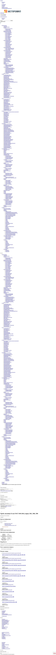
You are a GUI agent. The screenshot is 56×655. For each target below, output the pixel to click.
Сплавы (3, 636)
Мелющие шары (6, 63)
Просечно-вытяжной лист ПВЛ (8, 104)
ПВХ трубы (5, 91)
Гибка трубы (8, 524)
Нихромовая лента (8, 274)
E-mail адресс (2, 503)
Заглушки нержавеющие (9, 157)
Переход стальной (8, 188)
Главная (1, 0)
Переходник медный (9, 186)
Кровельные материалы (7, 209)
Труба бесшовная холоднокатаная (9, 96)
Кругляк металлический (7, 31)
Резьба (5, 191)
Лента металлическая (5, 622)
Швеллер (3, 627)
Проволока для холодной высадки (9, 131)
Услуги (3, 6)
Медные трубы (6, 87)
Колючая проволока (7, 133)
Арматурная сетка (6, 113)
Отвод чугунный (8, 183)
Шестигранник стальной (9, 71)
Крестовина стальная (9, 402)
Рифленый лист (6, 105)
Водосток (3, 643)
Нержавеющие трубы (7, 94)
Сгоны (5, 192)
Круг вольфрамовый (9, 34)
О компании (4, 4)
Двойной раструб (6, 154)
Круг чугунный (8, 39)
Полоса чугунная (8, 57)
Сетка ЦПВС (6, 112)
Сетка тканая (6, 351)
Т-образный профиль (7, 60)
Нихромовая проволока (7, 138)
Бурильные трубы (6, 307)
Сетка (3, 625)
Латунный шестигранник (9, 69)
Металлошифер (8, 218)
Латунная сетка (6, 117)
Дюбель (7, 242)
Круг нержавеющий (9, 36)
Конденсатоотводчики (7, 170)
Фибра (5, 62)
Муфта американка (7, 149)
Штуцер (5, 205)
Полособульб (6, 58)
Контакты (3, 2)
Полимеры (5, 210)
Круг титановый (8, 38)
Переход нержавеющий (9, 187)
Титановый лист (6, 107)
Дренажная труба (6, 82)
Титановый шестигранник (10, 72)
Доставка (3, 612)
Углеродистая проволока (7, 146)
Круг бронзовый (8, 33)
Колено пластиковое (9, 168)
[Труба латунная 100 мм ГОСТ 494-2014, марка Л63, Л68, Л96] (11, 558)
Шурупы (7, 227)
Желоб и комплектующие (9, 216)
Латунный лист (6, 101)
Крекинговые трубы (7, 85)
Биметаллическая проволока (8, 125)
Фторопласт (7, 229)
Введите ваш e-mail (3, 651)
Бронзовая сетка (6, 114)
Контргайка (7, 222)
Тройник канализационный (8, 193)
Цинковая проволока (7, 147)
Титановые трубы (6, 95)
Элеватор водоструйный (7, 435)
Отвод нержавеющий (9, 181)
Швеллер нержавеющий (9, 65)
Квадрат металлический (5, 620)
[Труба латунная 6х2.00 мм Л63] (7, 579)
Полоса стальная (8, 285)
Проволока (3, 624)
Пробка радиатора (8, 211)
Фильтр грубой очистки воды (8, 153)
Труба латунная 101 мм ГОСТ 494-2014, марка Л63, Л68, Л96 (14, 565)
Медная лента (8, 43)
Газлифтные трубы (6, 80)
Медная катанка (8, 29)
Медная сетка (6, 118)
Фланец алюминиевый (9, 201)
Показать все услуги (5, 526)
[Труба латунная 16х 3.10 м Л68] (7, 595)
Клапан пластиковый (9, 165)
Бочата (5, 380)
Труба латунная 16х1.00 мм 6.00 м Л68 (9, 602)
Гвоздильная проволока (7, 358)
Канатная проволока (7, 132)
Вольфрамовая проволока (8, 126)
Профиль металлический (7, 59)
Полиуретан (7, 228)
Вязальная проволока (7, 128)
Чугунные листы (6, 108)
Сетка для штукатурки (7, 122)
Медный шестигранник (9, 70)
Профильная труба (6, 93)
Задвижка (5, 159)
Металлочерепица (8, 217)
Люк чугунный (8, 49)
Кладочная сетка (6, 115)
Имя (1, 498)
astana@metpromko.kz (3, 16)
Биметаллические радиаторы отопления (12, 213)
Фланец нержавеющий (9, 202)
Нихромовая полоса (9, 55)
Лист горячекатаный (7, 100)
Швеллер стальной (8, 66)
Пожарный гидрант (7, 190)
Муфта (5, 176)
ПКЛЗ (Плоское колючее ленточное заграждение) (11, 111)
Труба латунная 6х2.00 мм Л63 (8, 581)
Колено (5, 167)
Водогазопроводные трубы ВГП (9, 79)
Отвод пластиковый (9, 413)
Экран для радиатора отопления (10, 215)
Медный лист (6, 102)
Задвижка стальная (8, 161)
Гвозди (7, 220)
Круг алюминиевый (9, 32)
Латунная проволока (7, 134)
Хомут (7, 225)
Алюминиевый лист (7, 99)
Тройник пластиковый (9, 197)
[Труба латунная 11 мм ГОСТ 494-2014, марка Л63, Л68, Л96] (11, 574)
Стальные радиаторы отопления (10, 233)
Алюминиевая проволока (7, 124)
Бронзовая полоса (8, 52)
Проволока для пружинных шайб (9, 130)
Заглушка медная (8, 156)
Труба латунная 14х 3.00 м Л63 (8, 591)
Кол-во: (1, 529)
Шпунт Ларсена (6, 73)
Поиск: (1, 20)
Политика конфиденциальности (7, 8)
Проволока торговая (7, 144)
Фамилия (2, 499)
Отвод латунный (8, 180)
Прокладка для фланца (9, 200)
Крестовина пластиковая (9, 174)
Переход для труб (6, 185)
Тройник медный (8, 195)
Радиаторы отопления (7, 208)
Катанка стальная (8, 30)
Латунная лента (8, 42)
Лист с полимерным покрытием (8, 106)
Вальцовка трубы (8, 523)
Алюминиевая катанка (9, 28)
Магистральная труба (7, 86)
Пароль (1, 504)
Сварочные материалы (5, 644)
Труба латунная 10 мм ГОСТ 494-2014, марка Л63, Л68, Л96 (13, 554)
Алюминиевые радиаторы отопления (11, 212)
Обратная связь (4, 616)
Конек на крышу (8, 237)
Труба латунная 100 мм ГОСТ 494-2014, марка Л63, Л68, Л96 (14, 560)
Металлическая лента (7, 40)
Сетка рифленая (6, 119)
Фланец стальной (8, 203)
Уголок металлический (7, 61)
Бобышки (5, 150)
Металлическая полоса (7, 50)
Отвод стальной (8, 182)
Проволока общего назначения (8, 139)
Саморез (7, 475)
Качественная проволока (7, 362)
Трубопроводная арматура (6, 648)
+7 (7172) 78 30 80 (3, 15)
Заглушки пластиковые (9, 158)
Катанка (5, 27)
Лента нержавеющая (9, 44)
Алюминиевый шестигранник (10, 68)
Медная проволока (6, 135)
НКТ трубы (5, 318)
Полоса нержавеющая (9, 54)
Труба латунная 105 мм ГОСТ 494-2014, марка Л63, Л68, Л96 (14, 570)
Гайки (6, 219)
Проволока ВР (6, 127)
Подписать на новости (4, 500)
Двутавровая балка (6, 256)
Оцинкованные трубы (7, 90)
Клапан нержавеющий (9, 164)
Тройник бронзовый (9, 194)
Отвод (5, 179)
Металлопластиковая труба (8, 88)
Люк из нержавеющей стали (10, 48)
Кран (4, 171)
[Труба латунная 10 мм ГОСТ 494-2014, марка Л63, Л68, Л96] (11, 553)
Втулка (5, 152)
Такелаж (3, 647)
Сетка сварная (6, 120)
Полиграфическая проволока (8, 369)
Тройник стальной (8, 198)
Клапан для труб (6, 163)
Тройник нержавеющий (9, 196)
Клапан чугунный (8, 166)
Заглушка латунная (8, 155)
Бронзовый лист (6, 329)
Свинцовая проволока (7, 142)
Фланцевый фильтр (8, 204)
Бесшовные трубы (6, 76)
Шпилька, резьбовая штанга (10, 226)
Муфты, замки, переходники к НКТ (11, 177)
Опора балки (7, 245)
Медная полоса (8, 53)
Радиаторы (3, 646)
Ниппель (5, 178)
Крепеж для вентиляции (9, 223)
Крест (5, 172)
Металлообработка (5, 7)
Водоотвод (3, 642)
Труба (3, 626)
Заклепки (7, 221)
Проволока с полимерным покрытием (9, 143)
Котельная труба (6, 84)
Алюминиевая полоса (9, 51)
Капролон (7, 457)
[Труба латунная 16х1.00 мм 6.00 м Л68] (8, 600)
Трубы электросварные (7, 97)
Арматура (5, 26)
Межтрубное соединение (7, 175)
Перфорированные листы (8, 109)
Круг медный (8, 35)
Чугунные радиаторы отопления (10, 214)
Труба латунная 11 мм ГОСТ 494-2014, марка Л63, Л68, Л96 (13, 575)
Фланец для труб (6, 199)
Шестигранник (6, 296)
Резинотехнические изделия (6, 635)
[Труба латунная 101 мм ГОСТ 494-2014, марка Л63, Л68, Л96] (11, 563)
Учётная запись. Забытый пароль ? (5, 490)
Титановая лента (8, 46)
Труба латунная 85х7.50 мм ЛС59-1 (9, 586)
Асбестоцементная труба (7, 75)
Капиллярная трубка (7, 83)
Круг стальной (8, 267)
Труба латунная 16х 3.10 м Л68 (8, 596)
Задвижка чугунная (8, 391)
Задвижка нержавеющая (9, 160)
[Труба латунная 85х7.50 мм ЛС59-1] (7, 584)
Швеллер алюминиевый (9, 64)
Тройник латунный (8, 424)
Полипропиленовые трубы (8, 92)
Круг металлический (5, 621)
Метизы (5, 239)
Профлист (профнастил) (7, 110)
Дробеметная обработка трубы (10, 525)
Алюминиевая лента (9, 41)
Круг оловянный (8, 37)
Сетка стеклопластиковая (7, 121)
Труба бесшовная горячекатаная (8, 81)
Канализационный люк (7, 47)
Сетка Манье (6, 116)
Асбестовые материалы (5, 632)
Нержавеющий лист (7, 103)
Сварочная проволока (7, 141)
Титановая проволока (7, 145)
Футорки (5, 206)
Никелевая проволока (7, 137)
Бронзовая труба (6, 77)
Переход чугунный (8, 189)
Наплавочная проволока (7, 136)
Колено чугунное (8, 169)
